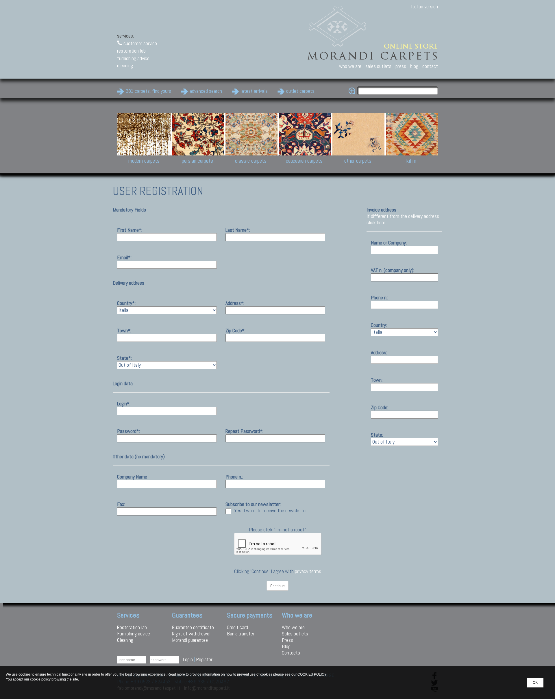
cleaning (125, 65)
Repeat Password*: (244, 431)
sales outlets (378, 66)
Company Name (132, 476)
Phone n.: (234, 476)
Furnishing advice (133, 633)
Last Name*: (237, 230)
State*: (124, 358)
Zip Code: (379, 407)
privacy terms (308, 571)
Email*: (124, 257)
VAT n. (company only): (392, 270)
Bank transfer (240, 633)
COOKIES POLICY (312, 674)
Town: (376, 380)
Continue (277, 585)
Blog (286, 646)
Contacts (291, 652)
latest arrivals (254, 91)
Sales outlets (295, 633)
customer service (139, 43)
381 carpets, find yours (148, 91)
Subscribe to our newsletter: (253, 504)
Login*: (123, 403)
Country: (379, 325)
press (400, 66)
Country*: (126, 303)
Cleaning (125, 640)
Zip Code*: (235, 330)
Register (204, 659)
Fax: (121, 504)
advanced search (206, 91)
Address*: (234, 303)
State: (377, 434)
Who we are (293, 627)
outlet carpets (300, 91)
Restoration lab (132, 627)
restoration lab (131, 50)
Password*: (128, 431)
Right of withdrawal (191, 633)
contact (430, 66)
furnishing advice (133, 58)
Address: (379, 352)
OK (535, 683)
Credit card (237, 627)
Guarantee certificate (193, 627)
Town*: (124, 330)
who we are (350, 66)
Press (287, 640)
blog (414, 66)
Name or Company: (389, 242)
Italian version (424, 6)
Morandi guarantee (190, 640)
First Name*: (129, 230)
